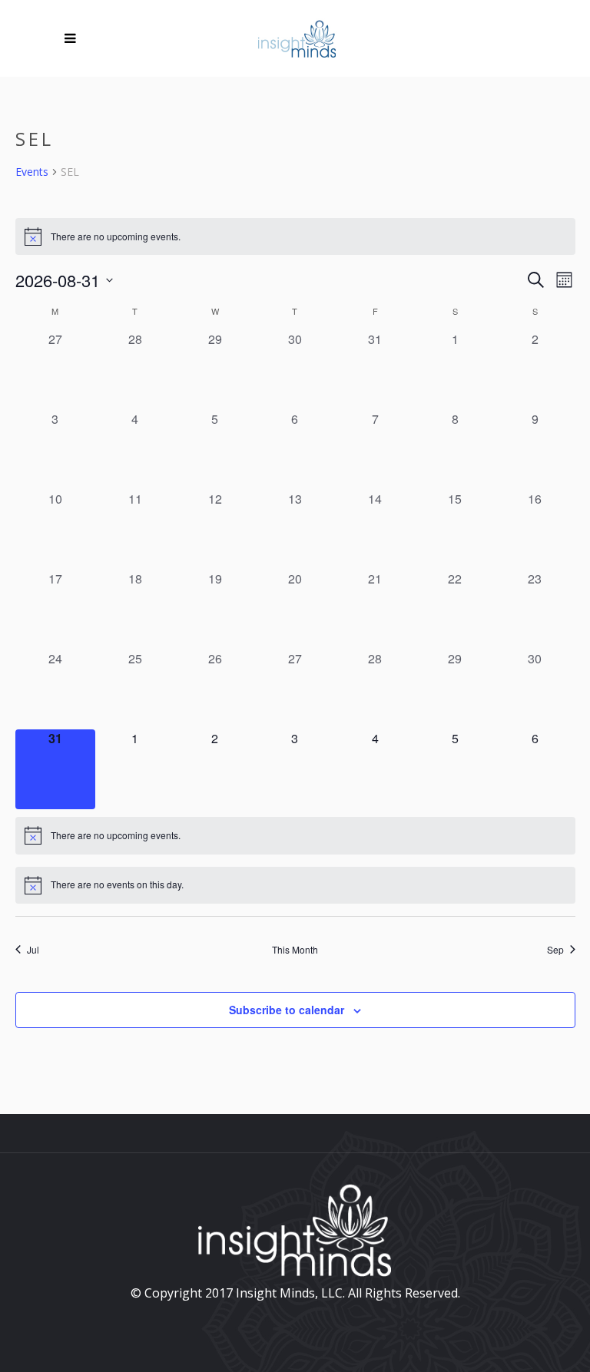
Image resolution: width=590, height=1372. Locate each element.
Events (31, 171)
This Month (295, 950)
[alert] (295, 236)
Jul (33, 950)
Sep (555, 950)
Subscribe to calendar (286, 1009)
